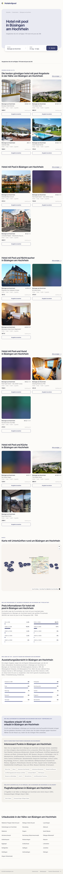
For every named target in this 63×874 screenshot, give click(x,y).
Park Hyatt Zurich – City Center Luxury (42, 196)
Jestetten (45, 848)
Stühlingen (4, 852)
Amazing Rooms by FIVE (38, 383)
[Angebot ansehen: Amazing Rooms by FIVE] (46, 368)
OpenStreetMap (54, 589)
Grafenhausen (5, 839)
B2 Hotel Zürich (36, 290)
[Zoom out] (59, 549)
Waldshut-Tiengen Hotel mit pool (10, 822)
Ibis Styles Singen (6, 477)
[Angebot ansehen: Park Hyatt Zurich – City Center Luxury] (46, 181)
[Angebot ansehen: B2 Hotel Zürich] (46, 275)
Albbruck (45, 827)
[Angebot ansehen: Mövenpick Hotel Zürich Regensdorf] (16, 314)
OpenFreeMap (35, 589)
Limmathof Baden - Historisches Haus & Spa (13, 235)
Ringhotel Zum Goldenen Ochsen (10, 290)
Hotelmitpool (10, 3)
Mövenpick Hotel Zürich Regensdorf (11, 329)
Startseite (8, 12)
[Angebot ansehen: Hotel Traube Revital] (46, 129)
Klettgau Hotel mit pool (28, 822)
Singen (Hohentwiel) (7, 856)
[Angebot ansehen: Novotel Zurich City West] (16, 407)
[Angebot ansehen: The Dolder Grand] (46, 91)
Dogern (24, 831)
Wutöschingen (26, 839)
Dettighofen (5, 848)
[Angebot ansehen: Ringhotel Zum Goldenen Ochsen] (16, 275)
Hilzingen (45, 852)
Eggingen (4, 843)
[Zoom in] (59, 546)
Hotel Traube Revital (37, 144)
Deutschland (15, 12)
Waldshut (4, 831)
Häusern (45, 839)
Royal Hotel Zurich (6, 516)
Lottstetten (46, 843)
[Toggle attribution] (59, 589)
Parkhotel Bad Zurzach (8, 196)
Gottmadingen (26, 852)
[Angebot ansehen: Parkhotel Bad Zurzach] (16, 181)
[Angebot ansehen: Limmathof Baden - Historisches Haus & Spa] (16, 220)
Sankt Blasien (46, 831)
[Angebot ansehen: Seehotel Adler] (16, 129)
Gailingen (24, 848)
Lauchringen (46, 822)
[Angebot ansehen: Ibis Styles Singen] (16, 462)
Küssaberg (25, 827)
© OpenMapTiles (42, 589)
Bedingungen (43, 871)
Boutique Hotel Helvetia (8, 106)
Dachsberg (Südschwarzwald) (30, 835)
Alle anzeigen (56, 76)
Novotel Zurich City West (8, 422)
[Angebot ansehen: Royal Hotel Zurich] (16, 501)
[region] (31, 567)
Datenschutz (35, 871)
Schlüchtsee (25, 843)
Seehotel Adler (5, 144)
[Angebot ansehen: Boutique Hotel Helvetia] (16, 91)
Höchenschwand (6, 835)
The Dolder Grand (37, 106)
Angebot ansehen (16, 114)
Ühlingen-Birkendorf (48, 835)
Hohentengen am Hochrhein (9, 827)
